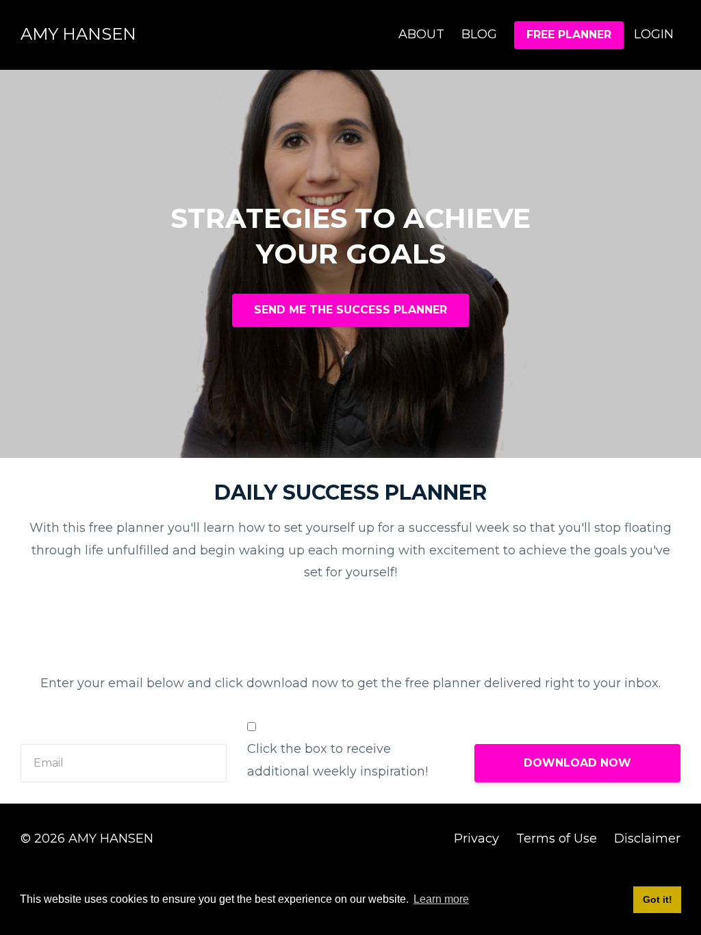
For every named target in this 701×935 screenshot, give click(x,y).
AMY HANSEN (78, 34)
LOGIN (654, 34)
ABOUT (421, 34)
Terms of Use (556, 838)
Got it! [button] (657, 899)
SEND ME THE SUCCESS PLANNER (350, 309)
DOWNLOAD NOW (577, 762)
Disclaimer (647, 838)
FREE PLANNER (568, 34)
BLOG (479, 34)
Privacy (476, 838)
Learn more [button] (441, 899)
